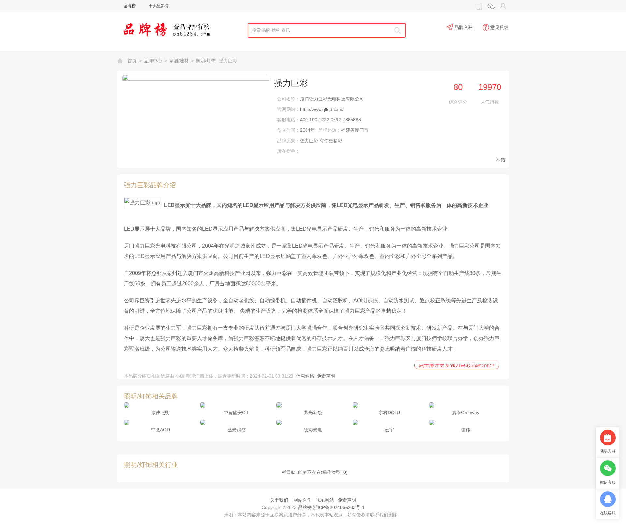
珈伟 (465, 429)
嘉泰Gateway (465, 412)
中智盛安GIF (237, 412)
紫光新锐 (313, 412)
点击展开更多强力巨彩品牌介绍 (457, 365)
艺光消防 (237, 429)
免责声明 (326, 376)
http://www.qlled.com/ (322, 109)
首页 (132, 60)
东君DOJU (389, 412)
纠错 (500, 159)
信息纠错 (305, 376)
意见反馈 (499, 27)
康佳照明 (160, 412)
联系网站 (325, 500)
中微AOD (160, 429)
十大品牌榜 (158, 6)
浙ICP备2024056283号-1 (339, 507)
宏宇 (389, 429)
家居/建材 (179, 60)
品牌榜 (130, 6)
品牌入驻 (464, 27)
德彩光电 (313, 429)
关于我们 (279, 500)
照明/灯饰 (206, 60)
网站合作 (302, 500)
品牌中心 (153, 60)
